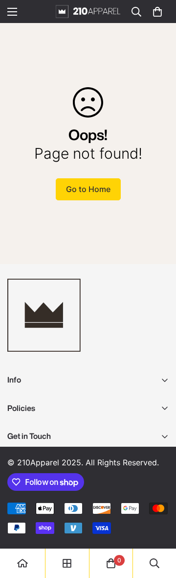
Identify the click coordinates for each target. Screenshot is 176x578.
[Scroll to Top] (158, 526)
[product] (22, 563)
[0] (157, 11)
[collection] (67, 563)
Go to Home (88, 189)
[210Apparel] (88, 11)
